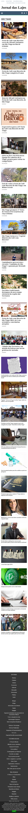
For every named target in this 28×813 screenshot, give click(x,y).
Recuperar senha (17, 1)
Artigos (14, 701)
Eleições (4, 298)
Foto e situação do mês (14, 717)
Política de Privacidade (19, 809)
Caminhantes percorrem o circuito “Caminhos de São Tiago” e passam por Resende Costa (14, 265)
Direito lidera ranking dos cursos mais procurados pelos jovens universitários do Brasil (13, 541)
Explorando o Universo (14, 763)
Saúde (14, 708)
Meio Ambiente (14, 772)
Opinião (14, 779)
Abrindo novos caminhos (14, 744)
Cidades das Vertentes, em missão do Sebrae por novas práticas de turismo (13, 348)
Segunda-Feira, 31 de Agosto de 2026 (16, 3)
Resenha (14, 794)
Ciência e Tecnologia (14, 725)
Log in (2, 1)
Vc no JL (14, 732)
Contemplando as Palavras (14, 751)
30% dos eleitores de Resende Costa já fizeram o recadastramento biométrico (13, 447)
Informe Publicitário (14, 728)
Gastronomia (14, 766)
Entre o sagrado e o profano (14, 759)
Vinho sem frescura (14, 801)
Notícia (14, 678)
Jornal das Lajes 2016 (6, 564)
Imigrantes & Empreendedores (14, 730)
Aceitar (14, 811)
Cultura (4, 242)
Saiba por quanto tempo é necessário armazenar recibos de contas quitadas (13, 609)
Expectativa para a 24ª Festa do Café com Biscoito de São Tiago (13, 129)
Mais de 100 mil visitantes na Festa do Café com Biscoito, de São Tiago (14, 100)
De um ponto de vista (14, 756)
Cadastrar (9, 1)
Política (14, 695)
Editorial (14, 687)
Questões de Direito (14, 789)
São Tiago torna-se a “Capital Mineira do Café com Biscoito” (13, 238)
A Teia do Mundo (14, 742)
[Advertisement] (14, 654)
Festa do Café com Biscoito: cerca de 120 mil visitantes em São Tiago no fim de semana (13, 43)
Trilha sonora (14, 799)
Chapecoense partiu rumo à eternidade (11, 586)
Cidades (4, 104)
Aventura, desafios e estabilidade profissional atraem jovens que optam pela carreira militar (13, 633)
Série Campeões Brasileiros (14, 722)
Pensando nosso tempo (14, 786)
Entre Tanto (14, 761)
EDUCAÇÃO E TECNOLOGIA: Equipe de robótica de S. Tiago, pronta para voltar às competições (13, 158)
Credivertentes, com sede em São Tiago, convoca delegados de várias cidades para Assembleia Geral (14, 376)
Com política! (14, 749)
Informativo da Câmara (14, 705)
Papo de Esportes (14, 784)
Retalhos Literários (14, 796)
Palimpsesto (14, 782)
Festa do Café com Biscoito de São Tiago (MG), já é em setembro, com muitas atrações (14, 321)
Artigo (14, 703)
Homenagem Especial (14, 719)
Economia (4, 48)
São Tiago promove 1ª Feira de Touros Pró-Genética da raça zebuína (13, 212)
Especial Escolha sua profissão (14, 735)
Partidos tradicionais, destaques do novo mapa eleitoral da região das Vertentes (12, 293)
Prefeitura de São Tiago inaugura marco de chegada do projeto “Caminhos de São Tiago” (12, 424)
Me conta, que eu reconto (14, 768)
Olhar (14, 777)
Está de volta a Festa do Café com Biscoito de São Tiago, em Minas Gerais (14, 185)
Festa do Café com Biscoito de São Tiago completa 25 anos (14, 72)
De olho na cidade (14, 754)
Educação (4, 163)
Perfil (14, 697)
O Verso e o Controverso (14, 774)
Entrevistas (14, 692)
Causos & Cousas (14, 746)
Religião (14, 710)
